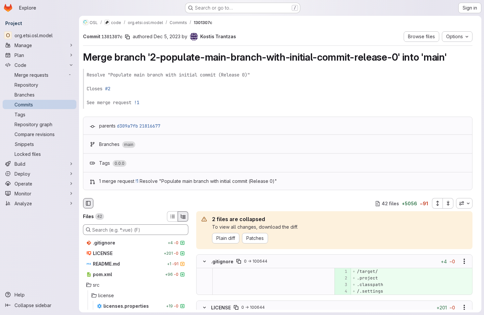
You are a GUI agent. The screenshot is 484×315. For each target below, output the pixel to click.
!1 (136, 102)
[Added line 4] (341, 291)
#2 (107, 89)
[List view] (172, 216)
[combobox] (464, 203)
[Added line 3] (341, 285)
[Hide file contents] (204, 262)
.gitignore (222, 261)
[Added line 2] (341, 278)
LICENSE (221, 307)
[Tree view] (183, 216)
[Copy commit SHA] (127, 37)
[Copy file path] (239, 262)
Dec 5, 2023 (167, 36)
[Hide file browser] (88, 203)
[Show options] (464, 262)
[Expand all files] (437, 203)
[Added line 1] (341, 272)
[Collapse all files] (448, 203)
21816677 (149, 126)
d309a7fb (127, 126)
